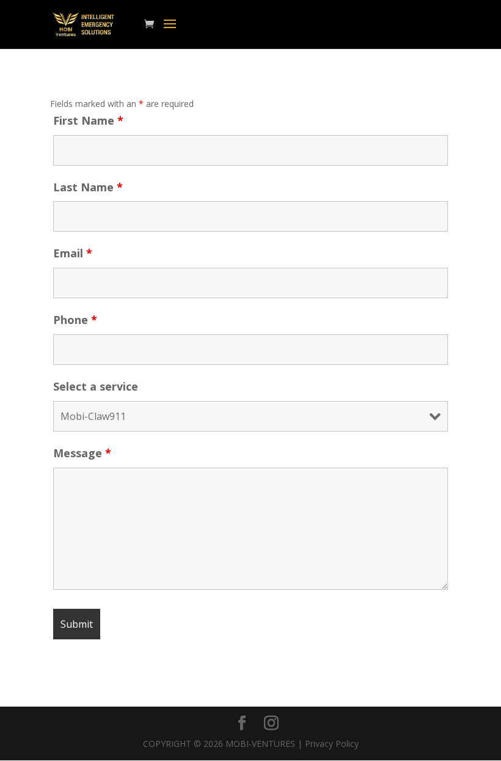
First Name (88, 120)
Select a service (95, 386)
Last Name (88, 187)
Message (82, 453)
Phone (75, 319)
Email (72, 253)
